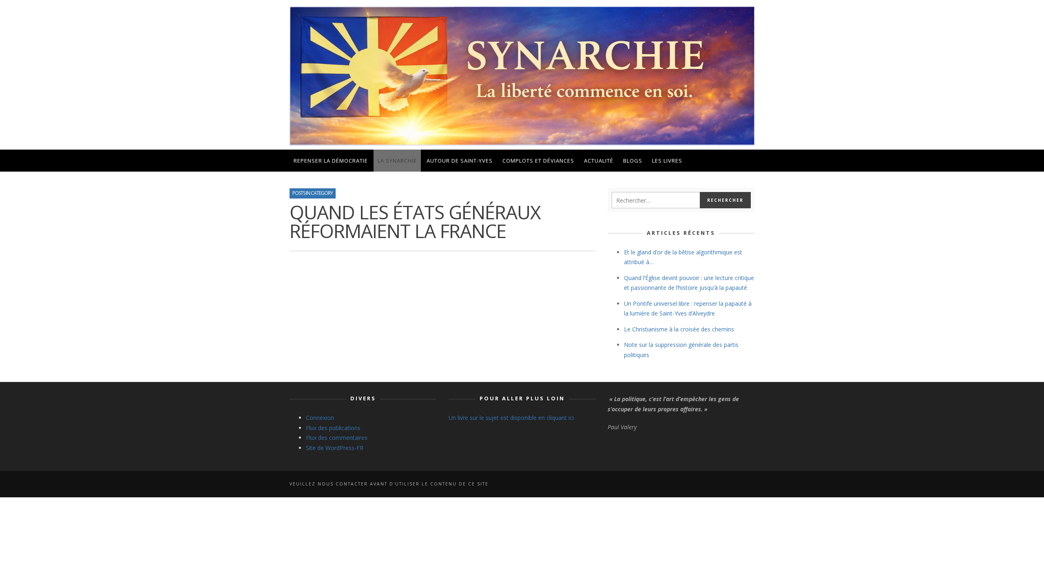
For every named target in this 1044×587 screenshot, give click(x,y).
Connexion (320, 417)
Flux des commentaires (336, 437)
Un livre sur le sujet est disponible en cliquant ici (511, 417)
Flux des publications (333, 428)
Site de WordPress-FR (334, 448)
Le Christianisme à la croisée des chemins (679, 329)
